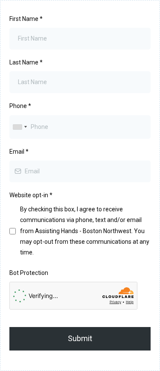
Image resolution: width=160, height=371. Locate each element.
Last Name (26, 62)
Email (19, 151)
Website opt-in (30, 195)
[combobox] (19, 127)
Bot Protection (28, 272)
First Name (26, 18)
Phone (20, 105)
